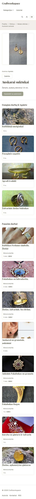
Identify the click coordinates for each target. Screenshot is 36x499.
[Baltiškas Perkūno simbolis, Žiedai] (18, 235)
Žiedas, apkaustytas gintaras (16, 465)
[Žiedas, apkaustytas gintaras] (18, 455)
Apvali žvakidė (9, 180)
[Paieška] (22, 17)
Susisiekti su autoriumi (12, 94)
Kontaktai (13, 495)
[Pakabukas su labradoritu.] (18, 269)
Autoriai (19, 10)
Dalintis (7, 76)
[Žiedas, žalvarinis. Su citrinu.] (18, 300)
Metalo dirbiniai (22, 24)
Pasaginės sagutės (11, 153)
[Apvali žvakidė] (18, 171)
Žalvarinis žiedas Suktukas (15, 208)
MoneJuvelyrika (8, 253)
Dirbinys (12, 24)
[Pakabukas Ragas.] (18, 394)
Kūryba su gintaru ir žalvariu (16, 434)
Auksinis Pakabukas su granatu (17, 373)
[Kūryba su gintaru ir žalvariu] (18, 425)
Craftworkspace (11, 3)
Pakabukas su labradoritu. (15, 279)
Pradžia (4, 24)
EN (32, 17)
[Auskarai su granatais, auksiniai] (18, 330)
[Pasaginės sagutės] (18, 144)
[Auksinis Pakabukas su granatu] (18, 364)
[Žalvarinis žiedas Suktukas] (18, 198)
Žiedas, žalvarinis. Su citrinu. (16, 309)
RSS (19, 495)
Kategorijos (7, 10)
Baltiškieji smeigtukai (12, 126)
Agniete (10, 71)
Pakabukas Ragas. (11, 404)
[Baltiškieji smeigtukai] (18, 116)
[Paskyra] (27, 17)
